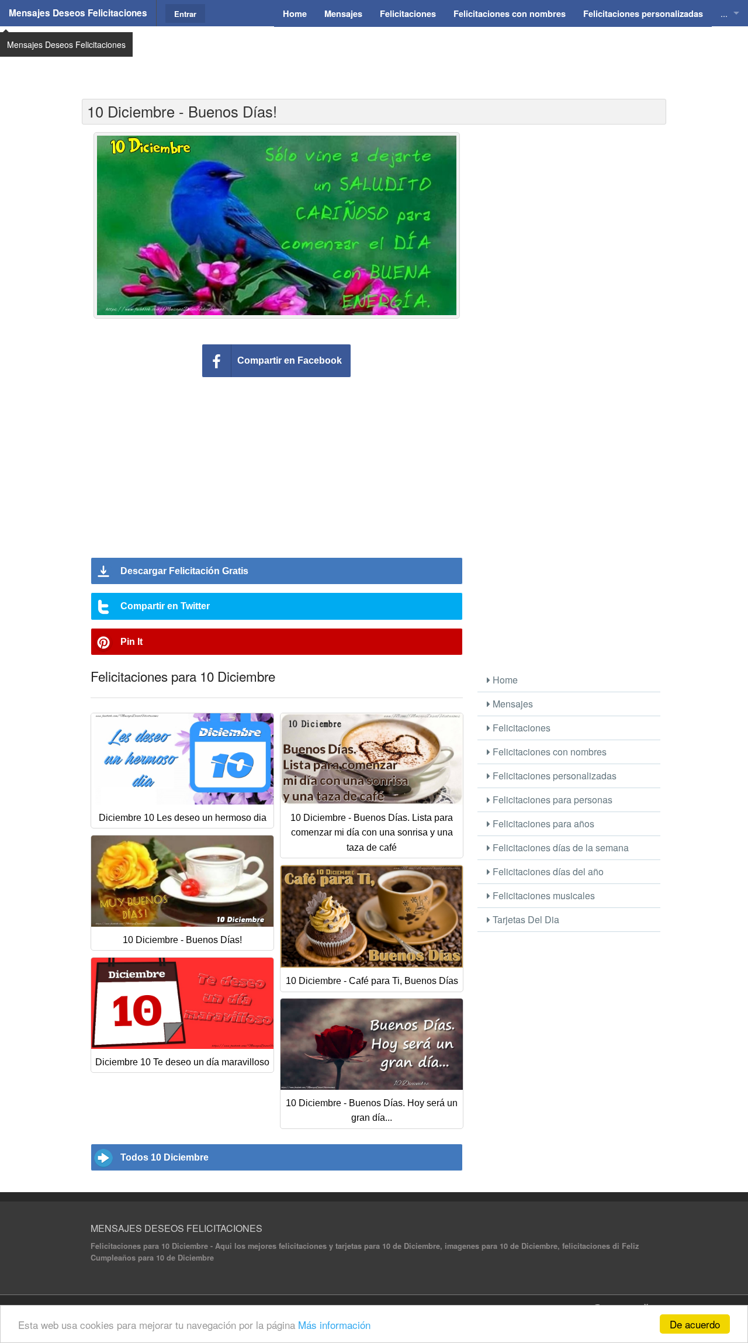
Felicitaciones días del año (547, 871)
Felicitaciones (520, 727)
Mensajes (511, 703)
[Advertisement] (374, 55)
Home (504, 679)
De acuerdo (695, 1324)
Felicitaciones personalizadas (553, 775)
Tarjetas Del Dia (524, 919)
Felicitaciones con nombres (548, 751)
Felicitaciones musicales (542, 895)
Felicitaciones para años (542, 823)
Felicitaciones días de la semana (559, 847)
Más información (334, 1324)
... (724, 13)
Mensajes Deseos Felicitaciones (78, 12)
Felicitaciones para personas (551, 799)
